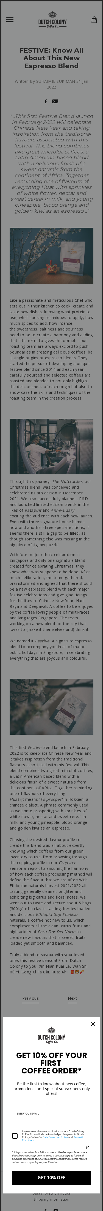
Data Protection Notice (55, 1137)
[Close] (93, 1023)
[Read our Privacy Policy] (87, 1147)
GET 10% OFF (51, 1178)
